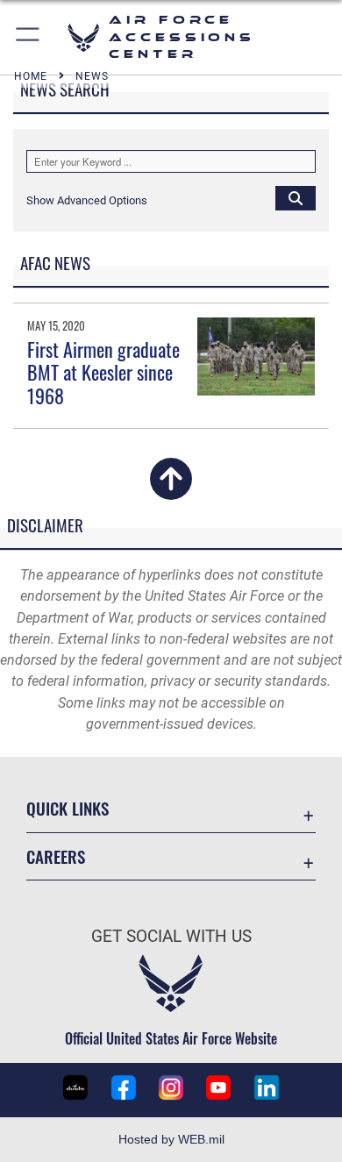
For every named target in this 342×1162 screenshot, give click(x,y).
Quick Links (67, 808)
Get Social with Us (171, 936)
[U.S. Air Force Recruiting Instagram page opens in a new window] (171, 1087)
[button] (28, 37)
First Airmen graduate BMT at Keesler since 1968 (103, 372)
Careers (55, 856)
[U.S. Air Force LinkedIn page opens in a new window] (266, 1087)
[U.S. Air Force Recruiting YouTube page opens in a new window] (218, 1087)
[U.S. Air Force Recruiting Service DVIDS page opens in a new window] (75, 1087)
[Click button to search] (295, 197)
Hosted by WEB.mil (171, 1139)
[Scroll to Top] (171, 489)
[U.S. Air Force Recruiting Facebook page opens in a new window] (123, 1087)
